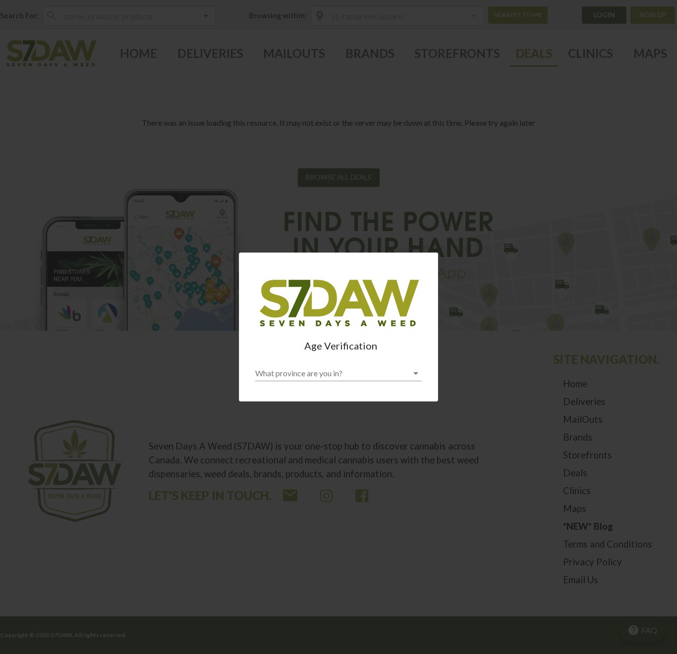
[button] (338, 373)
